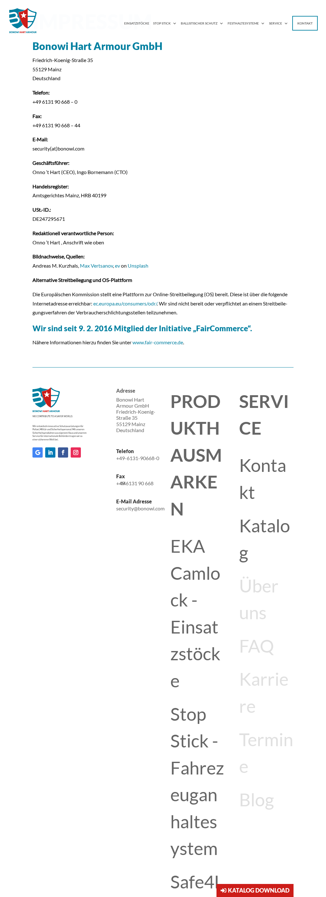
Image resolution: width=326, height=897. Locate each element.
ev (118, 266)
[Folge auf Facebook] (63, 452)
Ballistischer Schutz (199, 23)
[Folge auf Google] (37, 452)
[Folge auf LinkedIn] (50, 452)
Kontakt (305, 23)
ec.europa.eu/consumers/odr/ (125, 303)
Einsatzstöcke (136, 23)
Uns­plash (138, 266)
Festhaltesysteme (243, 23)
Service (275, 23)
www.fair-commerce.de (157, 342)
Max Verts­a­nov (96, 266)
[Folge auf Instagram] (76, 452)
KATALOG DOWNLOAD (258, 890)
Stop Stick (162, 23)
